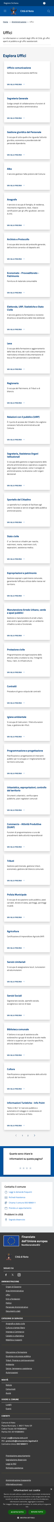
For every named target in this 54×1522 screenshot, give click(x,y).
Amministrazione (19, 21)
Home (5, 21)
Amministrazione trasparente (18, 1480)
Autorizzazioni (12, 1372)
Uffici (8, 1294)
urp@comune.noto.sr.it (17, 1437)
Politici (9, 1302)
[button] (27, 1517)
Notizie (9, 1384)
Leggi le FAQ (11, 1463)
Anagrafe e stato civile (15, 1323)
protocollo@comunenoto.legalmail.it (22, 1440)
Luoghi (9, 1404)
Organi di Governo (13, 1286)
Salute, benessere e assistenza (19, 1368)
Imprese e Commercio (15, 1331)
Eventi (8, 1408)
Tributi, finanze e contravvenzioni (20, 1360)
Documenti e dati (13, 1311)
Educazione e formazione (16, 1352)
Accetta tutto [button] (17, 1512)
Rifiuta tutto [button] (37, 1512)
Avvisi (8, 1393)
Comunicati (10, 1389)
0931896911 (22, 1443)
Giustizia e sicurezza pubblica (18, 1356)
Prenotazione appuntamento (18, 1455)
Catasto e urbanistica (15, 1335)
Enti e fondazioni (13, 1298)
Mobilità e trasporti (14, 1339)
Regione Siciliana (11, 3)
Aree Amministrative (15, 1290)
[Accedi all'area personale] (44, 3)
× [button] (51, 1489)
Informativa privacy (14, 1484)
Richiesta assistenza (14, 1467)
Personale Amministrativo (17, 1307)
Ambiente (10, 1364)
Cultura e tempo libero (15, 1327)
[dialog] (27, 1504)
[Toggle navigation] (5, 10)
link (27, 1507)
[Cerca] (48, 11)
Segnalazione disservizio (16, 1459)
